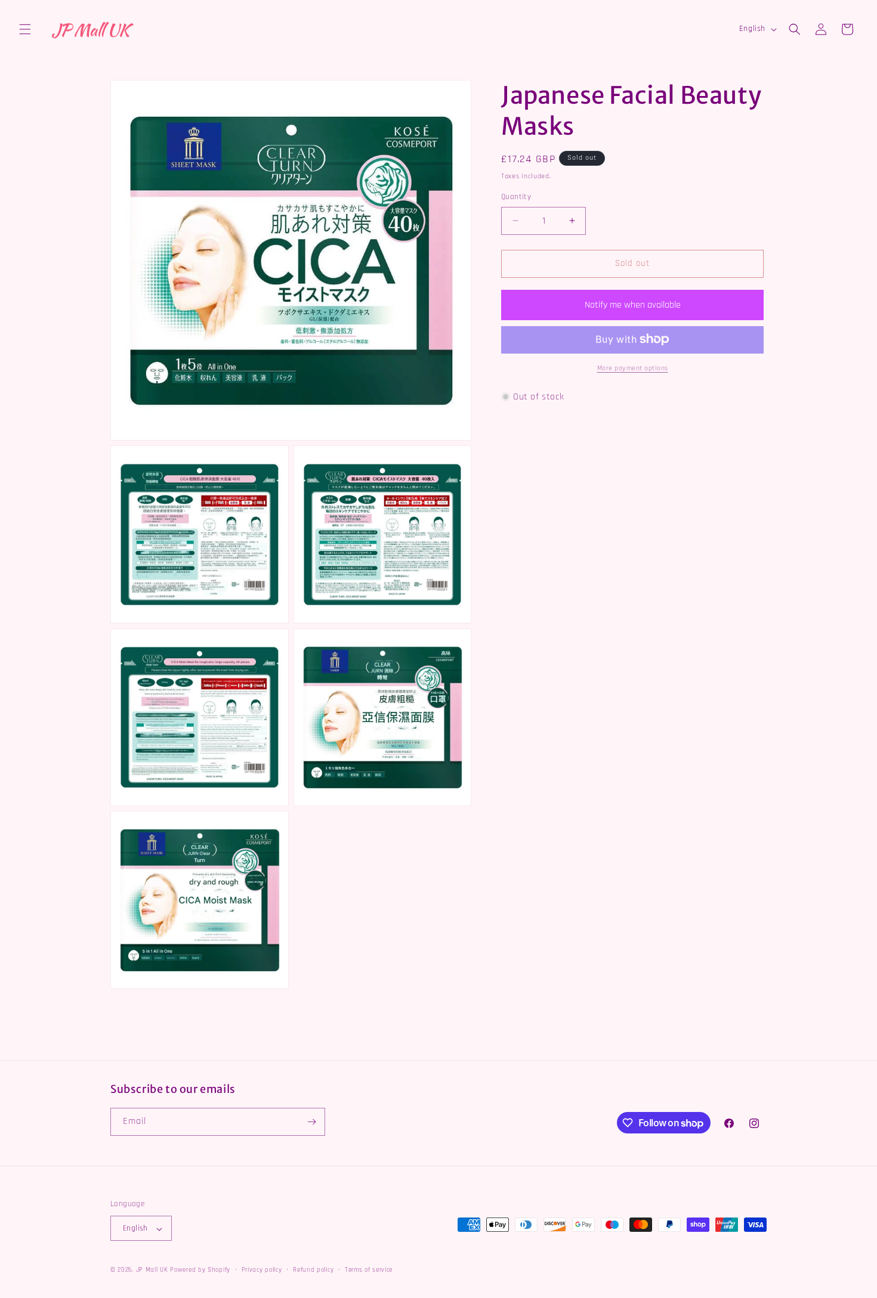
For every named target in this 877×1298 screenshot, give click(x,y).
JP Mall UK (152, 1270)
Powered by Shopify (200, 1270)
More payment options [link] (632, 367)
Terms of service (369, 1270)
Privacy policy (262, 1270)
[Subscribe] (311, 1122)
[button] (25, 29)
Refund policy (313, 1270)
